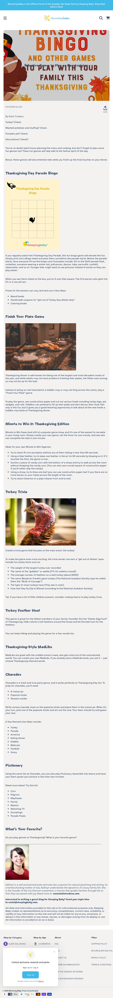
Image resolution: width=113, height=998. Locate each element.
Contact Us (60, 957)
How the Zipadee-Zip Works (69, 971)
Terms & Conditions (101, 964)
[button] (5, 18)
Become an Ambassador (67, 964)
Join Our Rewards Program (69, 978)
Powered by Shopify (30, 990)
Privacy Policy (98, 957)
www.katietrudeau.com (66, 893)
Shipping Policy (99, 943)
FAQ (56, 943)
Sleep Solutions (17, 943)
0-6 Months (44, 943)
